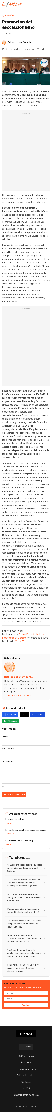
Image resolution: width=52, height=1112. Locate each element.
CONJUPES (20, 641)
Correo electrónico (9, 749)
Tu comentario (7, 761)
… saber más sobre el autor (18, 695)
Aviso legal (26, 1062)
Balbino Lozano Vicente (19, 42)
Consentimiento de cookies (26, 1095)
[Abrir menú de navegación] (47, 4)
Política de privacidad (26, 1069)
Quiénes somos (26, 1056)
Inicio (4, 33)
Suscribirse (26, 1005)
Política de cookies (26, 1075)
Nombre (5, 737)
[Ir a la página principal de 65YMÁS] (12, 4)
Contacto (26, 1082)
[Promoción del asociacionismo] (44, 63)
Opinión (9, 16)
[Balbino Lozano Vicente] (4, 42)
